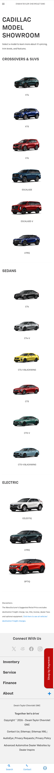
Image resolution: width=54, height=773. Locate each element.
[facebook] (31, 649)
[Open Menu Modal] (3, 4)
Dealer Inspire (27, 750)
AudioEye (8, 738)
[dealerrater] (22, 649)
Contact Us (13, 732)
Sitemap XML (39, 732)
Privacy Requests (24, 738)
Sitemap (25, 732)
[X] (14, 649)
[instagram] (40, 649)
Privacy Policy (43, 738)
